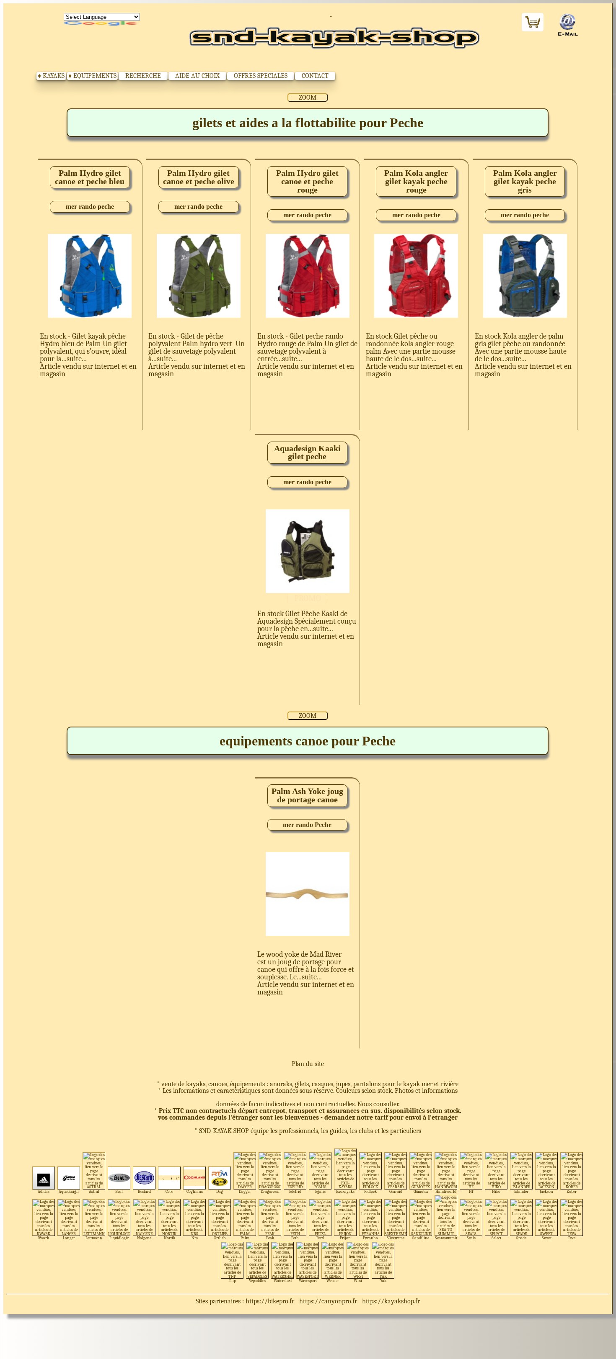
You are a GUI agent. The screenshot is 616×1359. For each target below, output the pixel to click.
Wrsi (358, 1280)
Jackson (546, 1191)
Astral (94, 1191)
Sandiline (420, 1238)
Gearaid (395, 1191)
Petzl (320, 1238)
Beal (119, 1191)
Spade (521, 1238)
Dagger (245, 1191)
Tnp (232, 1280)
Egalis (320, 1191)
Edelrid (295, 1191)
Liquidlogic (119, 1238)
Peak (270, 1238)
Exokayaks (345, 1191)
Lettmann (93, 1238)
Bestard (144, 1191)
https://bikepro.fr (270, 1301)
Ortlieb (219, 1238)
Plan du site (308, 1064)
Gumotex (421, 1191)
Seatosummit (446, 1238)
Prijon (345, 1238)
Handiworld (445, 1191)
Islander (521, 1191)
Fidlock (370, 1191)
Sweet (546, 1238)
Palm (245, 1238)
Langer (69, 1238)
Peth (295, 1238)
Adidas (43, 1191)
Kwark (43, 1238)
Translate (102, 24)
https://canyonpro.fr (328, 1301)
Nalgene (144, 1238)
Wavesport (308, 1280)
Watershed (283, 1280)
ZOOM (307, 97)
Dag (219, 1191)
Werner (332, 1280)
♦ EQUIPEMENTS (92, 76)
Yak (383, 1280)
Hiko (496, 1191)
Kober (572, 1191)
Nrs (195, 1238)
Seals (471, 1238)
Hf (471, 1191)
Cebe (169, 1191)
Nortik (169, 1238)
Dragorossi (270, 1191)
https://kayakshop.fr (391, 1301)
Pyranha (370, 1238)
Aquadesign (69, 1191)
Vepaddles (257, 1280)
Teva (572, 1238)
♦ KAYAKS (51, 76)
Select (496, 1238)
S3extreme (395, 1238)
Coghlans (194, 1191)
